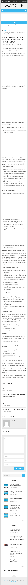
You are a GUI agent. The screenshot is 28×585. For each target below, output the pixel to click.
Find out (21, 25)
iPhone (14, 22)
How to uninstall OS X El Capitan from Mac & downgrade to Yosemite (15, 507)
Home (5, 30)
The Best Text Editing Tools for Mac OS (13, 409)
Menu (3, 10)
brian (4, 44)
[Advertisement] (14, 17)
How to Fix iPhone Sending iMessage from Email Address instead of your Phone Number (17, 538)
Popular (14, 525)
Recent (14, 480)
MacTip (6, 580)
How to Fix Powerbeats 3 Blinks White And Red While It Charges (16, 553)
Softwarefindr (14, 581)
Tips (9, 30)
